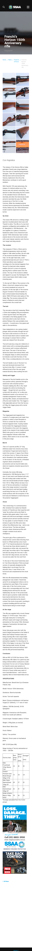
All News (6, 881)
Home (4, 59)
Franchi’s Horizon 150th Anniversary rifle (25, 63)
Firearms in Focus (16, 60)
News (10, 59)
